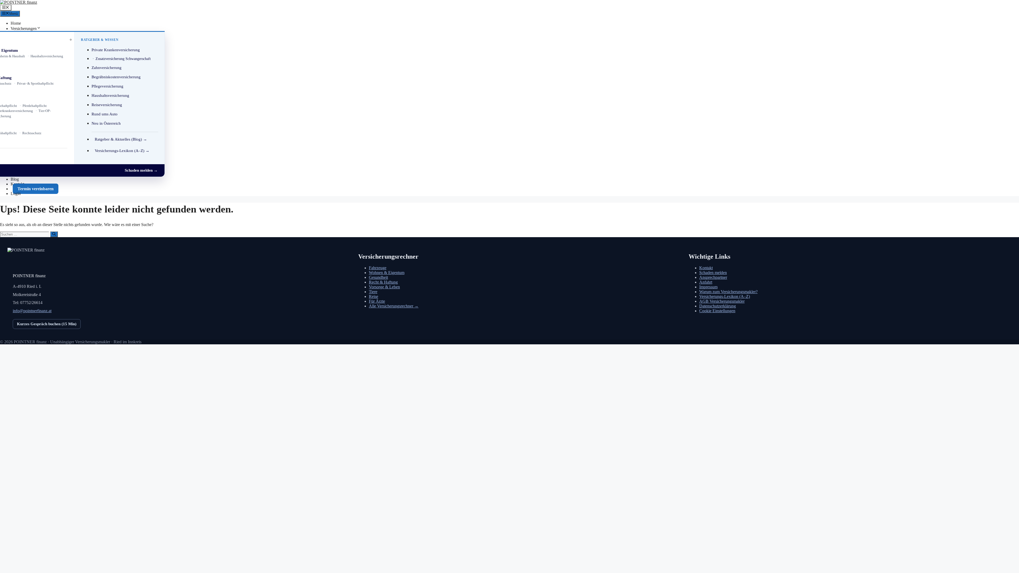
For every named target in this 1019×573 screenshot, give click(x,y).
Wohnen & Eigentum (386, 272)
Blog (15, 179)
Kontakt (706, 268)
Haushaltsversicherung (47, 56)
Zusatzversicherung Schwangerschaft (123, 59)
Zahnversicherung (107, 68)
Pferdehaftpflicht (35, 106)
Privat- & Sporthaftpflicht (35, 83)
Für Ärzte (377, 301)
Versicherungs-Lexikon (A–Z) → (122, 151)
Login (16, 193)
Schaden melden (713, 272)
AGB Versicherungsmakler (722, 301)
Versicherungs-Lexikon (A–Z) (724, 296)
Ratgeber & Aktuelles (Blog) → (121, 139)
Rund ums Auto (105, 114)
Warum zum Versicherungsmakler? (728, 291)
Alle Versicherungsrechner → (393, 306)
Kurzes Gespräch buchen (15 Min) (46, 324)
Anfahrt (705, 282)
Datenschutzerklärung (717, 306)
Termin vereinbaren (36, 188)
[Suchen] (54, 234)
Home (16, 23)
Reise (373, 296)
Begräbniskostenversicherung (116, 77)
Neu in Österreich (106, 123)
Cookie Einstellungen (717, 311)
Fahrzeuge (377, 268)
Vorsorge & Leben (384, 287)
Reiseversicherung (107, 105)
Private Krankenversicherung (116, 50)
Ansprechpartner (713, 277)
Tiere (373, 291)
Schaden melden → (141, 170)
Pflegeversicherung (107, 86)
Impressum (708, 287)
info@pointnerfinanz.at (32, 311)
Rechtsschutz (31, 133)
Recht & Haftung (383, 282)
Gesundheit (378, 277)
